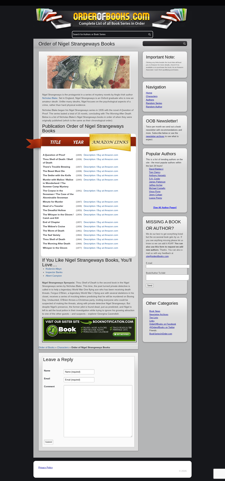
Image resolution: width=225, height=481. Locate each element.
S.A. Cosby (154, 178)
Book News (154, 311)
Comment (49, 386)
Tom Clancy (154, 172)
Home (149, 92)
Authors (150, 99)
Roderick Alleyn (54, 268)
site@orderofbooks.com (157, 256)
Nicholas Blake (49, 98)
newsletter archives (155, 136)
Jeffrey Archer (155, 185)
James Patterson (157, 182)
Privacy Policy (45, 467)
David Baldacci (156, 169)
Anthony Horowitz (157, 175)
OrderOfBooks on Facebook (162, 324)
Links (152, 321)
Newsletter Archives (158, 314)
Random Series (154, 103)
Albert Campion (54, 275)
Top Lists (153, 317)
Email (47, 378)
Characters (63, 347)
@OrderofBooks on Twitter (162, 327)
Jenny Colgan (155, 194)
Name (47, 370)
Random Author (154, 106)
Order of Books (47, 347)
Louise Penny (155, 198)
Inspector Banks (54, 272)
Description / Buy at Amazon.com (101, 155)
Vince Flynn (154, 191)
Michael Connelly (157, 188)
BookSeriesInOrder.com (160, 334)
